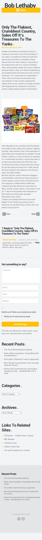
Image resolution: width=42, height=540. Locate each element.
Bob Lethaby (20, 5)
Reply (37, 242)
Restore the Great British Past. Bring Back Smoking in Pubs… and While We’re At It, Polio (20, 371)
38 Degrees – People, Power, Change (18, 435)
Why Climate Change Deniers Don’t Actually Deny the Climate (21, 364)
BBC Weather (9, 439)
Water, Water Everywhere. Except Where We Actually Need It (21, 354)
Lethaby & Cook (10, 443)
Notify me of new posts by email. (17, 316)
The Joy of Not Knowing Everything (18, 349)
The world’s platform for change (17, 450)
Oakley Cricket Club (11, 446)
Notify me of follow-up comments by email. (19, 312)
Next (35, 214)
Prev (6, 214)
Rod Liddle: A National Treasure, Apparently (21, 359)
